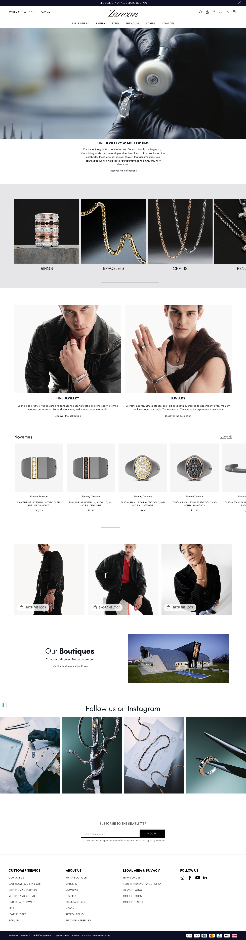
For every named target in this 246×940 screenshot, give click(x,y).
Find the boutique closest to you (70, 665)
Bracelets (113, 268)
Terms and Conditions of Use (125, 840)
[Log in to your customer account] (227, 12)
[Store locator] (214, 12)
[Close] (239, 3)
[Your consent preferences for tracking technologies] (3, 705)
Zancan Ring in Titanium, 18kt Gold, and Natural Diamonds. (39, 504)
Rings (47, 268)
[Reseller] (208, 12)
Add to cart (39, 517)
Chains (180, 268)
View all (226, 437)
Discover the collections (123, 170)
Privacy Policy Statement (154, 840)
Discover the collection (68, 415)
